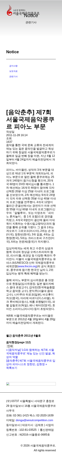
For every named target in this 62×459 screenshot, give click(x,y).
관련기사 (13, 76)
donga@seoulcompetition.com (34, 420)
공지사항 (13, 66)
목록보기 (11, 367)
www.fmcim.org (27, 266)
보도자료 (13, 71)
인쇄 (10, 346)
